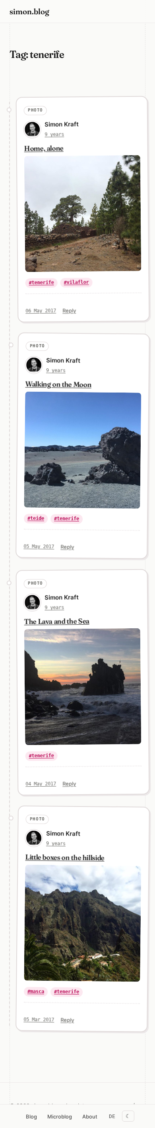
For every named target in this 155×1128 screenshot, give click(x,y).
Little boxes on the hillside (65, 857)
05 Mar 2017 (38, 1019)
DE (112, 1116)
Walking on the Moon (58, 384)
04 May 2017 (40, 784)
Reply (69, 310)
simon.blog (29, 11)
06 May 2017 (40, 311)
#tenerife (41, 282)
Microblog (59, 1116)
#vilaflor (76, 282)
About (89, 1116)
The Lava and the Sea (56, 621)
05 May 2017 (38, 546)
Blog (31, 1116)
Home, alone (44, 148)
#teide (35, 518)
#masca (35, 991)
